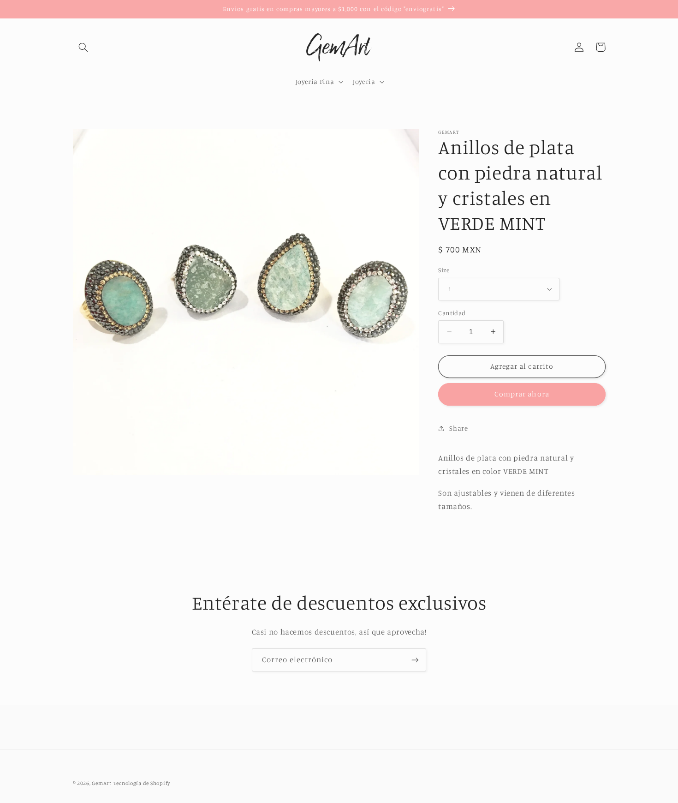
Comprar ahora (521, 394)
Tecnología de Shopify (141, 783)
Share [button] (458, 428)
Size (443, 270)
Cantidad (451, 313)
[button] (83, 47)
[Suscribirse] (415, 659)
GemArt (101, 783)
